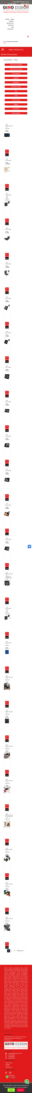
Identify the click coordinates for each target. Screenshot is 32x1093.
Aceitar (11, 1090)
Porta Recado (16, 73)
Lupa (16, 95)
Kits (16, 91)
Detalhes (7, 947)
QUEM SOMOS (11, 20)
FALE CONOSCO (10, 28)
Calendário (16, 82)
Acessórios (16, 109)
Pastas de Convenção (16, 69)
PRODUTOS (10, 23)
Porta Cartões (16, 113)
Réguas (16, 104)
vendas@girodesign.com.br (20, 1)
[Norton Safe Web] (10, 1076)
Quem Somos (9, 1062)
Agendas (16, 78)
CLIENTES (10, 25)
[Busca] (28, 36)
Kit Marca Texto (16, 86)
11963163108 (25, 3)
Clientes (8, 1066)
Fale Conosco (9, 1067)
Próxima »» (20, 950)
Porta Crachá (16, 100)
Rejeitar (21, 1090)
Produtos (8, 1064)
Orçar (7, 152)
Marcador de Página (16, 64)
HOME (7, 19)
